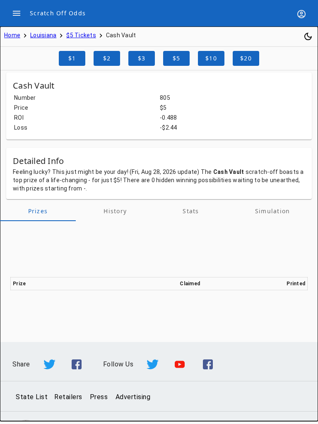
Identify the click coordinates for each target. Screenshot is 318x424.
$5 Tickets (81, 35)
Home (12, 35)
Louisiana (43, 35)
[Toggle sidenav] (16, 13)
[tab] (38, 211)
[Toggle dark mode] (308, 36)
